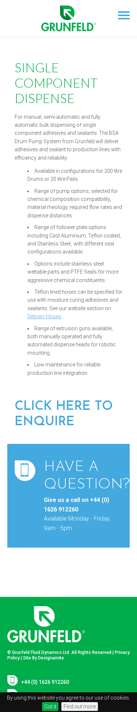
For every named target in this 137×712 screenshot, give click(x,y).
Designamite (51, 657)
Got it (50, 706)
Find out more (80, 706)
